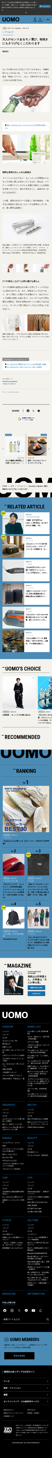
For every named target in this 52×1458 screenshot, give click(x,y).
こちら (20, 1435)
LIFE (12, 486)
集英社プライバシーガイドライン (14, 1413)
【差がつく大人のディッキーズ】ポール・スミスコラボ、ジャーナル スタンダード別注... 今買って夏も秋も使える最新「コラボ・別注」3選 (38, 889)
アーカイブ (8, 32)
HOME (4, 486)
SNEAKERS (7, 835)
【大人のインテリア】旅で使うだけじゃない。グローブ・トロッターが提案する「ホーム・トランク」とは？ (36, 546)
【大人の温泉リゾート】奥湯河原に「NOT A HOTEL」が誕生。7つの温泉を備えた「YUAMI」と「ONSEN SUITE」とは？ (37, 641)
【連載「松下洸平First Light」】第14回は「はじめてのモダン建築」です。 (37, 522)
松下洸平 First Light (33, 517)
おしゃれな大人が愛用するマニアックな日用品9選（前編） (27, 364)
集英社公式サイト (9, 1410)
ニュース (30, 540)
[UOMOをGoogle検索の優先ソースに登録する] (26, 419)
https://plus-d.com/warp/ (9, 381)
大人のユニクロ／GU (11, 881)
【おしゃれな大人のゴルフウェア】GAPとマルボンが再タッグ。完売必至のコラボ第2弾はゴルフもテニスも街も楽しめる (38, 942)
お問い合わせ (31, 1410)
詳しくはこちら (44, 6)
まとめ (29, 564)
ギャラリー (8, 838)
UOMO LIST (7, 931)
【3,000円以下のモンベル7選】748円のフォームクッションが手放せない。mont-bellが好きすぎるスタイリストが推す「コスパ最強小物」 (36, 570)
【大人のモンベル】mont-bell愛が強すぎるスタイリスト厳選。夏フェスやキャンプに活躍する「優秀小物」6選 (37, 617)
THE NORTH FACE (10, 939)
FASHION (6, 711)
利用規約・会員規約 (33, 1413)
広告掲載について (9, 1416)
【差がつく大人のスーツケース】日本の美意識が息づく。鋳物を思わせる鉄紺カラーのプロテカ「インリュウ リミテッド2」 (36, 594)
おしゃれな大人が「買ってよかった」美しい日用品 (24, 367)
